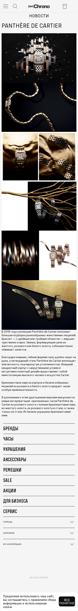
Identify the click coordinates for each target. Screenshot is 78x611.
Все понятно (66, 601)
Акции (9, 491)
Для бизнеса (15, 501)
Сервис (10, 511)
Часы (8, 439)
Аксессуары (14, 459)
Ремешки (12, 470)
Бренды (10, 428)
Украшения (14, 449)
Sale (7, 480)
